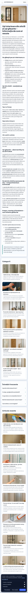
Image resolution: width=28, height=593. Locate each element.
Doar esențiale (15, 589)
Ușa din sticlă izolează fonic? (9, 388)
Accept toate (22, 589)
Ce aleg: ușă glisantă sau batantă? (11, 392)
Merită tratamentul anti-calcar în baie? (12, 399)
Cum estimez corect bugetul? (10, 403)
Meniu (24, 2)
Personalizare (7, 589)
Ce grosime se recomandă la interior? (12, 396)
